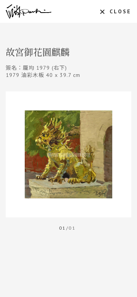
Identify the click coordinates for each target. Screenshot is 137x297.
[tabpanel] (68, 154)
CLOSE (120, 11)
